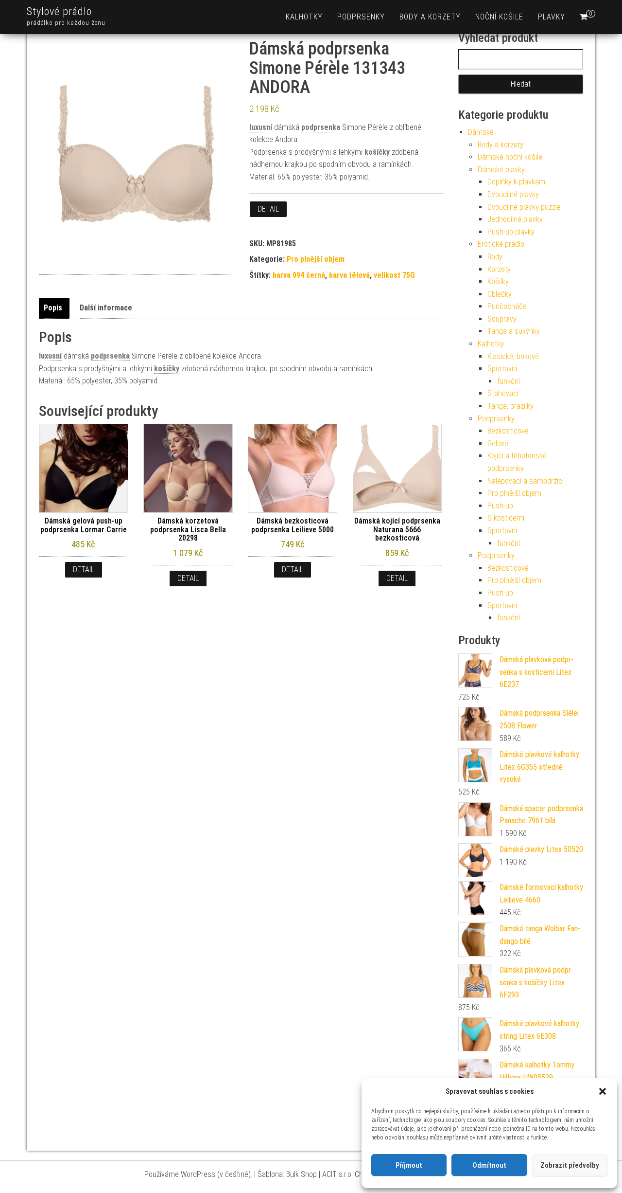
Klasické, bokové (513, 356)
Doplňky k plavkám (516, 181)
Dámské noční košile (510, 157)
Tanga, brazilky (510, 406)
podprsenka (320, 127)
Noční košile (499, 16)
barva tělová (349, 275)
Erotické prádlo (501, 244)
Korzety (499, 269)
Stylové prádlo (59, 11)
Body (494, 256)
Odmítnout (489, 1165)
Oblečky (499, 294)
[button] (602, 1091)
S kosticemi (505, 518)
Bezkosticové (508, 430)
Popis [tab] (53, 307)
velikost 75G (394, 275)
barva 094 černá (299, 275)
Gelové (497, 443)
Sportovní (502, 368)
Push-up (500, 505)
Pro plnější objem (316, 259)
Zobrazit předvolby (569, 1165)
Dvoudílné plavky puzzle (524, 207)
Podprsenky (361, 16)
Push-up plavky (511, 231)
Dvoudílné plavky (513, 194)
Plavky (551, 16)
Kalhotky (304, 16)
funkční (508, 381)
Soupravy (502, 319)
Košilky (498, 281)
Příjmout (409, 1165)
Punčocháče (507, 306)
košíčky (377, 152)
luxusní (260, 127)
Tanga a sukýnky (513, 331)
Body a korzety (430, 16)
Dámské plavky (501, 169)
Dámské (481, 132)
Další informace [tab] (106, 307)
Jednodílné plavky (515, 219)
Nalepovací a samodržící (525, 481)
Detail (268, 209)
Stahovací (502, 393)
